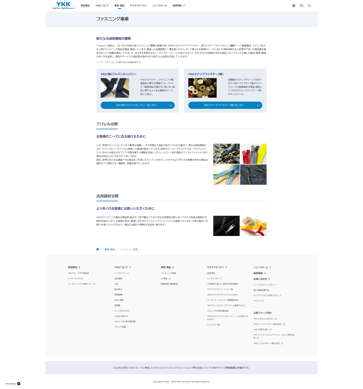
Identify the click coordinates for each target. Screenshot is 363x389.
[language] (293, 5)
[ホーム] (97, 249)
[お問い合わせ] (301, 5)
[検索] (309, 5)
